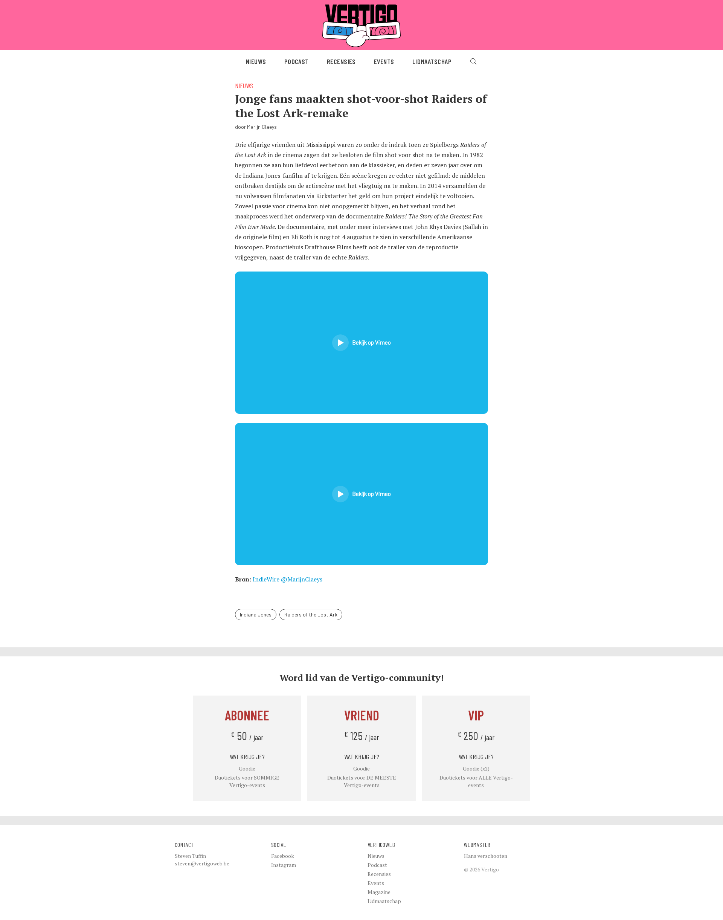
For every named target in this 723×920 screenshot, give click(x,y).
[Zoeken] (473, 61)
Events (384, 61)
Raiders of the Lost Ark (310, 614)
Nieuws (256, 61)
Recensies (341, 61)
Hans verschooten (485, 855)
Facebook (282, 855)
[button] (361, 343)
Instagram (283, 864)
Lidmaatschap (431, 61)
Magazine (379, 892)
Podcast (296, 61)
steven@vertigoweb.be (202, 863)
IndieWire (266, 579)
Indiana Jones (256, 614)
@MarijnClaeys (301, 579)
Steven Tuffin (190, 855)
